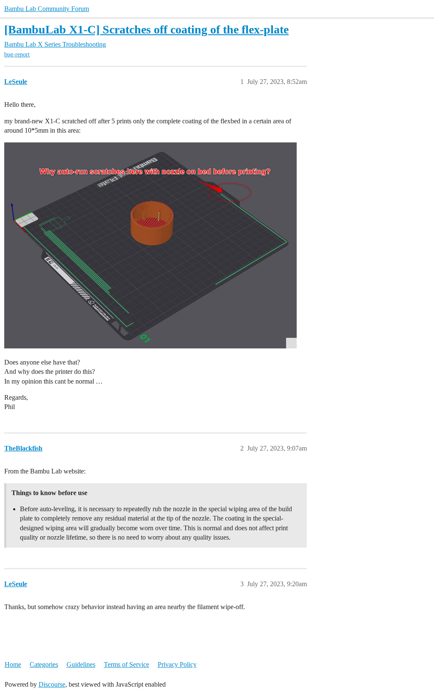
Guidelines (81, 664)
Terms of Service (126, 664)
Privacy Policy (177, 664)
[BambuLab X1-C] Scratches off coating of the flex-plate (146, 29)
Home (13, 664)
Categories (44, 664)
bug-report (17, 54)
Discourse (52, 684)
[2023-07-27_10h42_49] (150, 245)
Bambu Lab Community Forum (46, 8)
